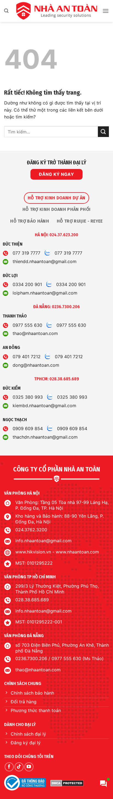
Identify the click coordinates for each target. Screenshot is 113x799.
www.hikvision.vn (33, 552)
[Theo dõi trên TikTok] (19, 766)
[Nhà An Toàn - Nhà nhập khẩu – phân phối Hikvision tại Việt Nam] (56, 11)
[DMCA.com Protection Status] (67, 782)
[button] (6, 10)
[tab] (56, 198)
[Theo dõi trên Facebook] (9, 766)
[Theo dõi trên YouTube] (28, 766)
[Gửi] (103, 131)
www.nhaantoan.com (77, 552)
